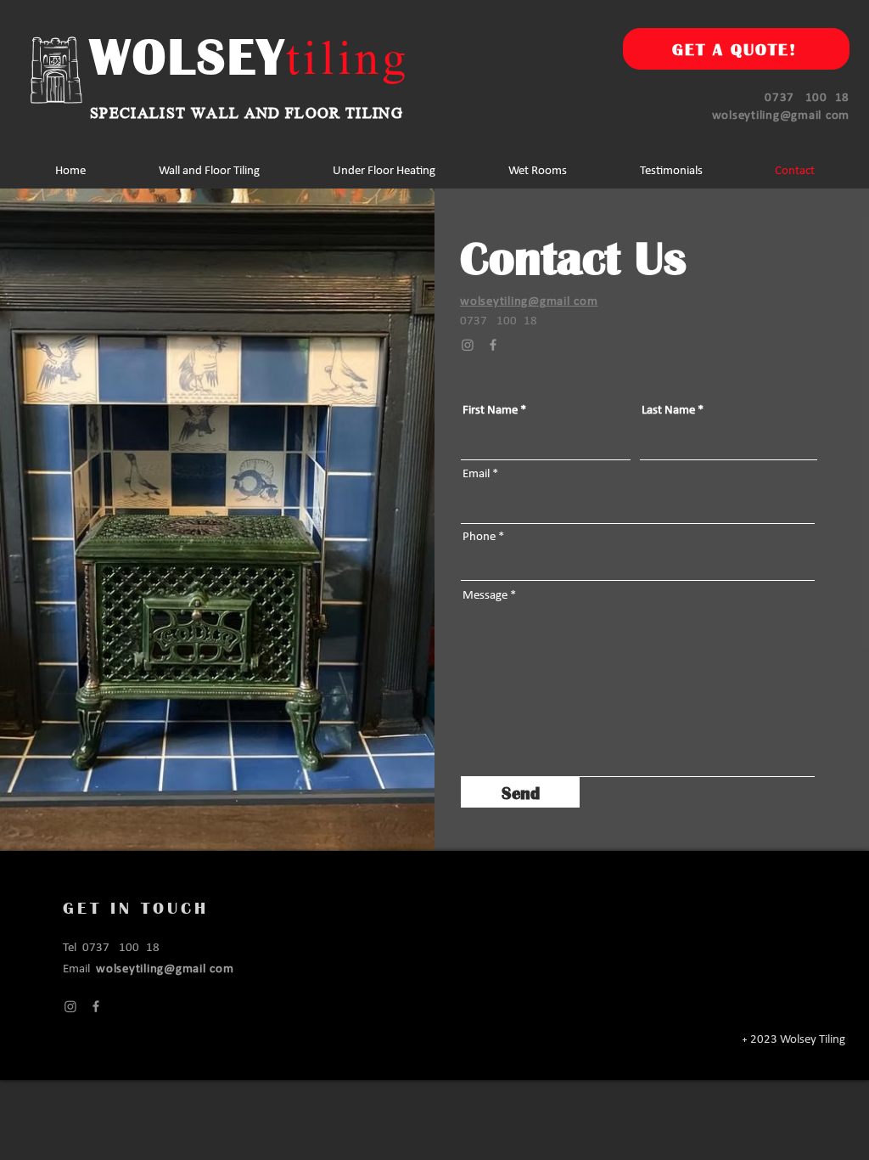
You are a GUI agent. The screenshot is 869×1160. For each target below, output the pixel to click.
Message (485, 595)
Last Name (668, 410)
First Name (490, 410)
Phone (479, 537)
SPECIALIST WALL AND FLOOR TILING (246, 111)
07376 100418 (807, 98)
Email (476, 474)
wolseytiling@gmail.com (781, 116)
